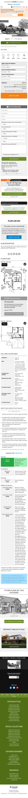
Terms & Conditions (11, 12)
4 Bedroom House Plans (14, 733)
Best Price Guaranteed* (20, 84)
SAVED (14, 7)
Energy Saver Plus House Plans (14, 737)
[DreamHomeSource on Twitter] (14, 688)
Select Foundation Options (8, 69)
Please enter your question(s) (9, 144)
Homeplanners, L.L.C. (14, 756)
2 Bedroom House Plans (14, 730)
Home (2, 46)
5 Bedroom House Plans (14, 734)
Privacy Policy (20, 12)
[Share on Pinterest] (19, 254)
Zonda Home (14, 780)
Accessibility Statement (22, 793)
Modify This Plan (14, 237)
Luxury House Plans (14, 739)
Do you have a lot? (6, 127)
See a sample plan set (14, 411)
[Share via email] (8, 254)
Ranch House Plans (14, 716)
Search (2, 694)
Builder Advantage (14, 775)
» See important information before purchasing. (12, 449)
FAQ (22, 694)
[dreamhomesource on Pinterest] (17, 688)
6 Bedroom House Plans (14, 736)
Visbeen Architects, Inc (14, 762)
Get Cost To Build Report (14, 194)
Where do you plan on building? (10, 136)
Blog (18, 694)
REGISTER (18, 7)
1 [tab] (12, 37)
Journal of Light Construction (14, 778)
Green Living (14, 755)
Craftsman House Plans (14, 708)
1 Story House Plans (14, 744)
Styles (7, 694)
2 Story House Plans (14, 745)
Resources (12, 694)
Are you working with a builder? (9, 131)
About (25, 694)
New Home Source (14, 773)
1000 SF (14, 742)
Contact (14, 696)
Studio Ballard (14, 761)
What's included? (5, 65)
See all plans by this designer (14, 621)
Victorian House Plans (14, 720)
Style (5, 46)
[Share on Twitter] (16, 254)
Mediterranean (14, 713)
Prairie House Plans (14, 714)
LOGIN (23, 7)
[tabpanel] (14, 27)
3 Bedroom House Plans (14, 731)
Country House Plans (11, 46)
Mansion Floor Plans (14, 741)
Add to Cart (14, 96)
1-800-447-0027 (14, 4)
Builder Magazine (14, 776)
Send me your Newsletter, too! (10, 154)
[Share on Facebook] (14, 254)
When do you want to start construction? (12, 122)
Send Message (14, 159)
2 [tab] (14, 37)
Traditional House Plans (14, 717)
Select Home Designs (14, 758)
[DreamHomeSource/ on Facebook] (10, 688)
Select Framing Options (8, 74)
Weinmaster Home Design (14, 764)
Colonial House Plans (14, 705)
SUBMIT (20, 15)
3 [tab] (16, 37)
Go (17, 677)
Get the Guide (14, 212)
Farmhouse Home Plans (14, 711)
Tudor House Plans (14, 719)
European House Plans (14, 709)
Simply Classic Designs (14, 759)
